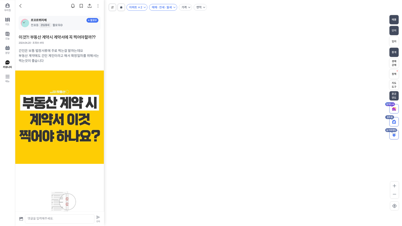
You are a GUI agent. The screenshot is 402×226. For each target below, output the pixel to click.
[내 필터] (121, 7)
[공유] (89, 5)
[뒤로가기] (21, 5)
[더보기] (97, 5)
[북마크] (81, 5)
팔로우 (93, 20)
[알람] (72, 5)
